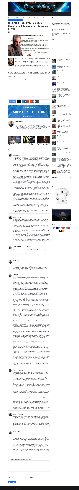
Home (12, 13)
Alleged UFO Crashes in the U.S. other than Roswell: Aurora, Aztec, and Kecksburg (63, 136)
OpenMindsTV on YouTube (34, 13)
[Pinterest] (28, 101)
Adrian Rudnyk (16, 431)
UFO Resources (52, 13)
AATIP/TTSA (17, 17)
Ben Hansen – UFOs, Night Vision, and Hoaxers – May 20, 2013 (43, 144)
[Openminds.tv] (39, 7)
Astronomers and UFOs (56, 38)
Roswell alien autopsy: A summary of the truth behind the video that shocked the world (64, 165)
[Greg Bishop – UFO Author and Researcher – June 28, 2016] (29, 139)
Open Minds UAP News (23, 13)
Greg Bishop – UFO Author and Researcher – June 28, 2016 (29, 144)
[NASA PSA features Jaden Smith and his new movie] (14, 139)
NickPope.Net (25, 79)
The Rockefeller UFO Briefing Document (64, 65)
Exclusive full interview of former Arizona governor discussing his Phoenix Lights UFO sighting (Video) (64, 112)
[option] (61, 215)
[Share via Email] (36, 101)
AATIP (20, 96)
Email (9, 477)
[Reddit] (31, 101)
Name (9, 472)
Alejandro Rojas (19, 121)
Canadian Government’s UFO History (63, 147)
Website (31, 477)
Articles (15, 13)
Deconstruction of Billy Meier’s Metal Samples (60, 29)
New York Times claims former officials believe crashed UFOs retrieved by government (60, 219)
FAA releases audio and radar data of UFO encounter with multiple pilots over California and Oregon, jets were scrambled (61, 24)
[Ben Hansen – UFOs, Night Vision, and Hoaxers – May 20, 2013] (43, 139)
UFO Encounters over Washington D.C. (63, 94)
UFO (33, 96)
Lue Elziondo (27, 96)
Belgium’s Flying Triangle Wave (62, 82)
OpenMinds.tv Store (44, 13)
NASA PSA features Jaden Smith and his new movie (14, 144)
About (58, 13)
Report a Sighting (64, 13)
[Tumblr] (25, 101)
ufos (38, 96)
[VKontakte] (33, 101)
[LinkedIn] (23, 101)
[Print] (38, 101)
